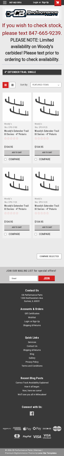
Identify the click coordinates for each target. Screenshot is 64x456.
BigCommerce (21, 453)
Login (35, 2)
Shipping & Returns (32, 325)
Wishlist (32, 317)
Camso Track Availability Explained (32, 383)
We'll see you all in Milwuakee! (32, 394)
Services (32, 342)
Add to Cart (17, 152)
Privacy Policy (32, 362)
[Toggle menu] (4, 4)
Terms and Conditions (32, 366)
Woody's (8, 124)
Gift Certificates (32, 313)
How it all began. (32, 386)
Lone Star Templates (47, 453)
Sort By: (24, 84)
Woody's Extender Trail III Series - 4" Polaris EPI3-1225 (47, 209)
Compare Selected (49, 256)
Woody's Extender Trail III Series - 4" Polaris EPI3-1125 (16, 209)
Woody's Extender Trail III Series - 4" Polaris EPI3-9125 (47, 134)
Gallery (32, 358)
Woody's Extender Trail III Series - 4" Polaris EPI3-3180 (16, 134)
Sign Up (45, 2)
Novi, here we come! (32, 390)
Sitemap (37, 450)
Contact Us (32, 346)
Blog (32, 354)
